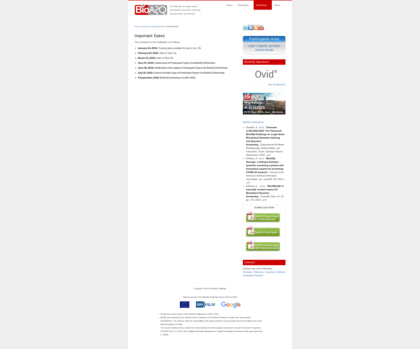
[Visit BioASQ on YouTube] (261, 29)
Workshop (260, 5)
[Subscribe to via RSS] (256, 29)
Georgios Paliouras (253, 272)
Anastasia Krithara (275, 272)
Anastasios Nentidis (253, 275)
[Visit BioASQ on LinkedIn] (250, 29)
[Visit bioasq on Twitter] (245, 29)
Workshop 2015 (157, 26)
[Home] (151, 14)
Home (229, 5)
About (276, 5)
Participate (242, 5)
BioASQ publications (253, 122)
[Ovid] (266, 77)
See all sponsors (276, 84)
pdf (269, 155)
